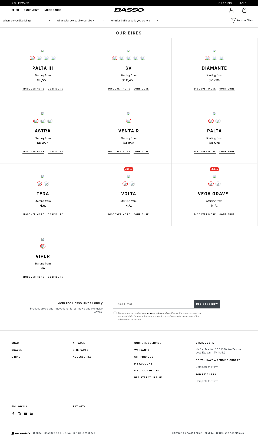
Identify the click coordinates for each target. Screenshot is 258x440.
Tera (43, 193)
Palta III (42, 68)
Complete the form (207, 367)
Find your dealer (147, 370)
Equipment (31, 10)
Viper (43, 256)
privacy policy (154, 313)
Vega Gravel (214, 193)
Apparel (79, 343)
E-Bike (15, 356)
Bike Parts (80, 350)
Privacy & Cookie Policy (187, 433)
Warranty (142, 350)
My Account (143, 363)
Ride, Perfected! (20, 3)
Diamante (214, 68)
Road (15, 343)
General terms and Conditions (224, 433)
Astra (43, 131)
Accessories (82, 356)
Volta (128, 193)
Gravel (16, 350)
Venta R (128, 131)
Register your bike (148, 377)
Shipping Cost (144, 356)
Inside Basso (52, 10)
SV (128, 68)
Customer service (147, 343)
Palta (214, 131)
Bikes (15, 10)
